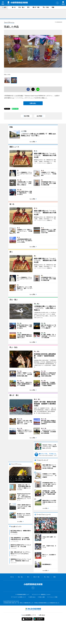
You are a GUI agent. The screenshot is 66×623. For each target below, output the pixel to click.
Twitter (57, 3)
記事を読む (33, 103)
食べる (14, 7)
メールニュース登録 (53, 597)
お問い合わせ (32, 597)
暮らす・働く (36, 7)
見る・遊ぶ (21, 7)
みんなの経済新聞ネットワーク (33, 609)
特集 (53, 7)
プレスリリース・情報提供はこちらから (41, 594)
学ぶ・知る (46, 7)
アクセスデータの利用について (19, 597)
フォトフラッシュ (9, 22)
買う (28, 7)
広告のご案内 (42, 597)
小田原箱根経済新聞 (17, 2)
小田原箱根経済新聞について (23, 594)
